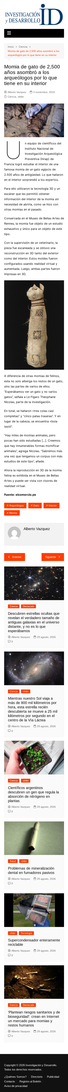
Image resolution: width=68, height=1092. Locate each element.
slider (21, 96)
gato (36, 505)
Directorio (36, 1076)
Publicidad (53, 1076)
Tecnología (26, 933)
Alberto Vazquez (17, 92)
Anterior (16, 556)
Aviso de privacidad (15, 1086)
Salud (13, 861)
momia (13, 512)
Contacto (9, 1081)
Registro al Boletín (30, 1081)
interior (53, 505)
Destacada (28, 606)
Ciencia (12, 96)
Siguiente (50, 556)
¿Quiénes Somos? (15, 1076)
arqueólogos (16, 505)
